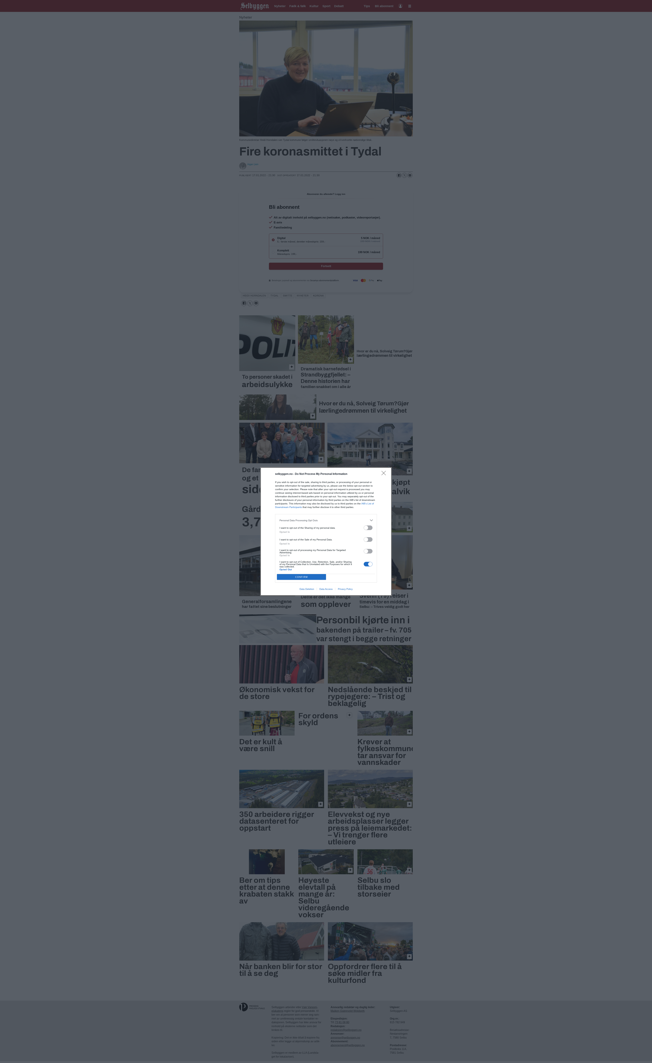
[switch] (368, 527)
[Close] (385, 474)
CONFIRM (301, 577)
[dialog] (326, 531)
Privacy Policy (345, 589)
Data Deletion (307, 589)
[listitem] (326, 520)
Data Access (326, 589)
